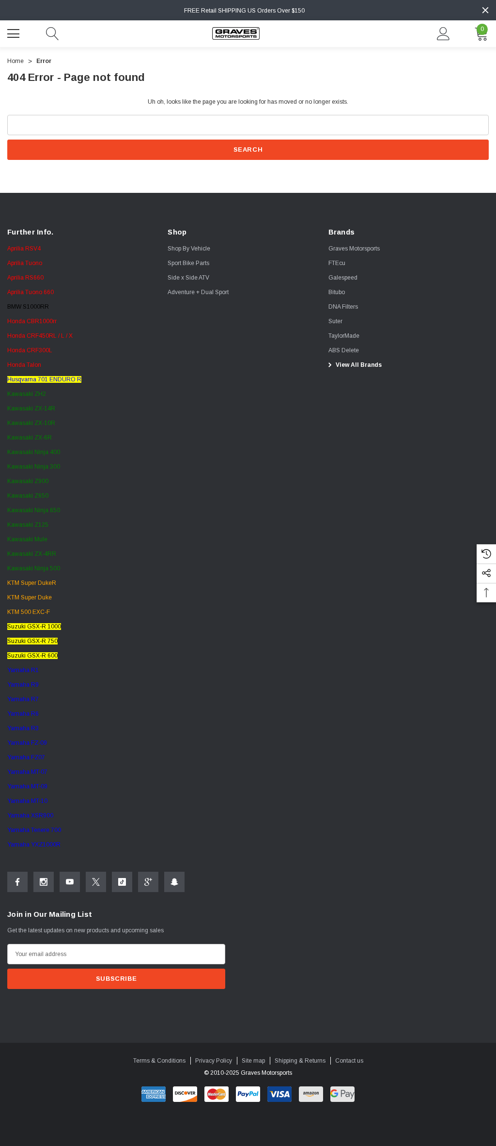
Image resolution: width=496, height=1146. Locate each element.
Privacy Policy (213, 1060)
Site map (253, 1060)
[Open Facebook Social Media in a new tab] (17, 882)
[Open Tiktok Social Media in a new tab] (122, 882)
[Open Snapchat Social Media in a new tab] (174, 882)
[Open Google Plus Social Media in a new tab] (148, 882)
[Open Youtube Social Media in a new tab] (70, 882)
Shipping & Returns (300, 1060)
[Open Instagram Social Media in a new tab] (43, 882)
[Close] (485, 10)
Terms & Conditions (159, 1060)
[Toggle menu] (14, 32)
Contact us (349, 1060)
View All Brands (358, 364)
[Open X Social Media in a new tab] (96, 882)
